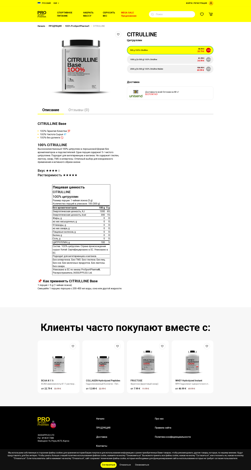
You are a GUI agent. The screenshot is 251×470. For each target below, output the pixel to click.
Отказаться (125, 465)
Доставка (101, 437)
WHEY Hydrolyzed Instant (188, 380)
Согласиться (108, 465)
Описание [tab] (50, 110)
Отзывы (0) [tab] (78, 110)
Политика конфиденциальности (173, 437)
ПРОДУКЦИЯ (55, 26)
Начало (42, 26)
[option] (81, 67)
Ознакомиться (142, 465)
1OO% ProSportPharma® (77, 26)
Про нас (159, 418)
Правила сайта (163, 427)
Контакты (101, 446)
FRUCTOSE (136, 380)
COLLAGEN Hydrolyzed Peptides (103, 380)
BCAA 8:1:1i (47, 380)
